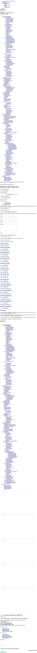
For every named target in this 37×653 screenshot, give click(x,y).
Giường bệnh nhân (9, 156)
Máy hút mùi (8, 113)
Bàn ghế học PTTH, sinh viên (8, 426)
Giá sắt (5, 77)
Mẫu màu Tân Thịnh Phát (8, 179)
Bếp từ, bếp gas (8, 112)
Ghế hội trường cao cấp (7, 78)
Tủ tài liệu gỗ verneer (9, 46)
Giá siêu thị (8, 142)
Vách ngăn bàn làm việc (8, 60)
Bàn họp (7, 23)
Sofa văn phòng (8, 68)
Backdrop (7, 366)
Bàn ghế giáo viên (7, 118)
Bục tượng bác (6, 82)
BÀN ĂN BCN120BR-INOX (6, 284)
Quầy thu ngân (8, 167)
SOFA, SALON (6, 67)
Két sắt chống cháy (9, 72)
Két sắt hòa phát (8, 71)
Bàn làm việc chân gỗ (9, 20)
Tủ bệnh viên (8, 159)
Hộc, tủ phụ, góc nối (9, 52)
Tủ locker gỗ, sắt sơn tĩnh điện (10, 49)
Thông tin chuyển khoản (6, 204)
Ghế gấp (7, 32)
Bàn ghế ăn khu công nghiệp (10, 174)
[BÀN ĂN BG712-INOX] (4, 261)
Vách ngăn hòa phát (9, 61)
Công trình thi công (7, 5)
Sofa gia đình (8, 125)
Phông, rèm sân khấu (7, 84)
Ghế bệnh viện (8, 162)
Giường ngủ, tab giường (10, 169)
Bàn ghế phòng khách (7, 95)
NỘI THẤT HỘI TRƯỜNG (6, 386)
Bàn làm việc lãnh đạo (9, 327)
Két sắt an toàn (8, 73)
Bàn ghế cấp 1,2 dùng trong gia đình (9, 116)
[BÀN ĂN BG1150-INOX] (4, 245)
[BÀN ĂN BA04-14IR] (4, 277)
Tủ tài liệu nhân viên (9, 354)
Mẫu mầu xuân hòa (7, 180)
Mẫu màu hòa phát (7, 485)
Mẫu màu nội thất (7, 7)
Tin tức (5, 4)
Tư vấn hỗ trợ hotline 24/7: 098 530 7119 (13, 615)
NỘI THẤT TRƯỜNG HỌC (6, 114)
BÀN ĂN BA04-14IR (4, 279)
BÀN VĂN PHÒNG (7, 17)
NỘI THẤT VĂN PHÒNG (6, 16)
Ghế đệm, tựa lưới (9, 31)
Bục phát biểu (6, 83)
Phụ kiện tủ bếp (8, 111)
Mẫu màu (3, 176)
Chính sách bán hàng (5, 634)
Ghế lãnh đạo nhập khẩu (10, 38)
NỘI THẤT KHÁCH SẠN (8, 168)
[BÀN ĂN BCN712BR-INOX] (5, 304)
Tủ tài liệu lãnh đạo (9, 353)
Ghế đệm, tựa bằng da (9, 30)
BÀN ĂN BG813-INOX (5, 258)
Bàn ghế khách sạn (9, 478)
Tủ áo (5, 53)
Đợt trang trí (6, 97)
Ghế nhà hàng (8, 164)
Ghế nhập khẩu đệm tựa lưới (10, 41)
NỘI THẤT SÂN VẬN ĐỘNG (9, 171)
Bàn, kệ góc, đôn (8, 69)
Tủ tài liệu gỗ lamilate (9, 47)
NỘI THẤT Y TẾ (7, 155)
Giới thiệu (5, 3)
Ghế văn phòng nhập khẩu (8, 37)
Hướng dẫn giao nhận (5, 630)
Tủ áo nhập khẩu (8, 154)
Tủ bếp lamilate (8, 110)
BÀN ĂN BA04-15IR (4, 274)
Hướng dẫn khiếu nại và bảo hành (7, 631)
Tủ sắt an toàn (8, 50)
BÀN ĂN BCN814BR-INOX (6, 295)
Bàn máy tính (8, 22)
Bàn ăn (1, 206)
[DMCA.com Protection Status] (3, 652)
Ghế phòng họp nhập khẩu (10, 39)
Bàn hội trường (6, 81)
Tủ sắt (7, 48)
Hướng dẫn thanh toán (5, 629)
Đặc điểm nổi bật (7, 202)
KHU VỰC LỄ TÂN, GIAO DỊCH (9, 57)
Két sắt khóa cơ (8, 75)
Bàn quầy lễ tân (8, 367)
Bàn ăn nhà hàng (8, 472)
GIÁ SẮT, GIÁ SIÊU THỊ (8, 140)
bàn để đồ (7, 160)
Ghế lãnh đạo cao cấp (9, 334)
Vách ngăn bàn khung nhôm (10, 63)
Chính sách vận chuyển (5, 635)
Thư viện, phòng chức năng (8, 120)
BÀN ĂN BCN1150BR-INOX (6, 290)
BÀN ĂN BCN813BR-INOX (6, 301)
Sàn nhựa (7, 131)
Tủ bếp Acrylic (8, 109)
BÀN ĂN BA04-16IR (4, 268)
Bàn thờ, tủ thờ (6, 94)
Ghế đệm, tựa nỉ (8, 340)
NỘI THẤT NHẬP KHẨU (8, 143)
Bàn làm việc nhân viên (9, 19)
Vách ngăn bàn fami (9, 62)
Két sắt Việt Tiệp (8, 139)
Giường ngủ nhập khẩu (9, 153)
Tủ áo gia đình (8, 102)
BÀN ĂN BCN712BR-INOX (6, 306)
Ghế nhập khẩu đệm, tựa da (10, 40)
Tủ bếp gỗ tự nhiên (9, 108)
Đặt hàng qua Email (8, 203)
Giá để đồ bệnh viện (9, 161)
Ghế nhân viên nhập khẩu (12, 145)
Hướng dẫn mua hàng (5, 628)
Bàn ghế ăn (13, 182)
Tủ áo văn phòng (8, 54)
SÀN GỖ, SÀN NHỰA (8, 129)
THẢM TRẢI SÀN (7, 175)
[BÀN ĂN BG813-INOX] (4, 256)
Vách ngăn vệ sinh (7, 92)
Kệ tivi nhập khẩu (9, 151)
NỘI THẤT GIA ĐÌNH (6, 93)
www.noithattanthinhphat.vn (7, 623)
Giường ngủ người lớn (7, 99)
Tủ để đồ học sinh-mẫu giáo (8, 122)
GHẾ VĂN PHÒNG (7, 25)
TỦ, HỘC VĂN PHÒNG (8, 43)
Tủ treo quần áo (8, 170)
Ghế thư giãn (6, 96)
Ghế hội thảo (8, 33)
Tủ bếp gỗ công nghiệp (9, 419)
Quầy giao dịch (8, 59)
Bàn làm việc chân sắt (9, 21)
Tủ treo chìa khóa (9, 51)
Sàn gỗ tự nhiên (8, 130)
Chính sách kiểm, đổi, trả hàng (7, 636)
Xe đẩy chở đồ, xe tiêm (9, 158)
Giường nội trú (6, 119)
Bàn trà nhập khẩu (9, 459)
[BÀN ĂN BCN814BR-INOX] (5, 293)
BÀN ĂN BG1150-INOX (5, 247)
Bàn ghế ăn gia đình (7, 98)
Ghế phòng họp (8, 28)
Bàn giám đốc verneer (9, 18)
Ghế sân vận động (9, 172)
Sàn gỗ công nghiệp (9, 439)
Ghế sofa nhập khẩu (9, 458)
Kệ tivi (5, 406)
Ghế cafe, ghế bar (9, 166)
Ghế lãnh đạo (8, 26)
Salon (7, 127)
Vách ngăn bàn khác (9, 373)
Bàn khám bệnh (8, 465)
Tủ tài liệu (7, 44)
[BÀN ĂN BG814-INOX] (4, 250)
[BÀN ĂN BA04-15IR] (4, 272)
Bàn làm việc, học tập (7, 105)
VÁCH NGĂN (4, 393)
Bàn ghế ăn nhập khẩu (9, 152)
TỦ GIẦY (7, 360)
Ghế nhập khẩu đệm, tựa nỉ (10, 42)
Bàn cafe (7, 165)
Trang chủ (1, 182)
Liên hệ (5, 6)
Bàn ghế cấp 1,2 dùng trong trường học (10, 117)
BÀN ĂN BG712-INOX (5, 263)
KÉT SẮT (5, 70)
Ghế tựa (7, 34)
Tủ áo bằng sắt (8, 55)
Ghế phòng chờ (8, 35)
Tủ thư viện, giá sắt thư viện (8, 121)
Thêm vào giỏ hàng (9, 194)
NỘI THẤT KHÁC (5, 123)
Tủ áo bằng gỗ (8, 56)
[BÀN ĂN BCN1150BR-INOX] (5, 288)
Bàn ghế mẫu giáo (7, 115)
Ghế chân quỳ (8, 29)
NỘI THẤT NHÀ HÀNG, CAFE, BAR (10, 163)
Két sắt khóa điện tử (9, 74)
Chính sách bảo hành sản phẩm (7, 637)
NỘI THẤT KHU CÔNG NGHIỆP (9, 173)
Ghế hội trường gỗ (7, 79)
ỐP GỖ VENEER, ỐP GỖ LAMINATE (10, 132)
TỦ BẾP (5, 107)
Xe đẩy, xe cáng (8, 157)
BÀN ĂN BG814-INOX (5, 252)
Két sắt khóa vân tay (9, 76)
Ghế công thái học (9, 36)
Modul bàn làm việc (9, 24)
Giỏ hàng (2, 12)
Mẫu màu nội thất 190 (7, 177)
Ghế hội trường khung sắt (8, 80)
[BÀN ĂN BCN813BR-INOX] (5, 299)
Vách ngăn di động (7, 65)
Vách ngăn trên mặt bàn (9, 64)
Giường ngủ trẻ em (7, 100)
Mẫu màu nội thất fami (7, 178)
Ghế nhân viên (8, 27)
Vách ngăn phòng (7, 66)
